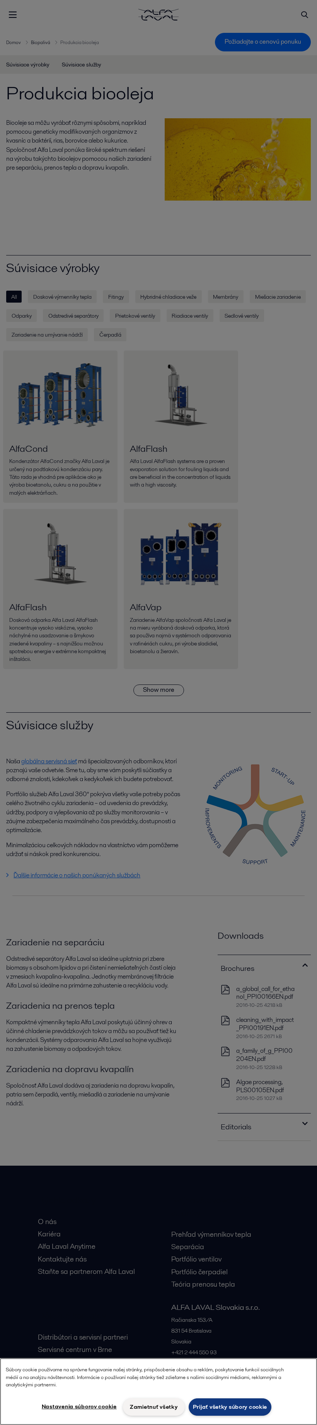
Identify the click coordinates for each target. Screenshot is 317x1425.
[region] (158, 1391)
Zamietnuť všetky (154, 1407)
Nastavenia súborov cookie (79, 1406)
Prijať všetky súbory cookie (230, 1407)
